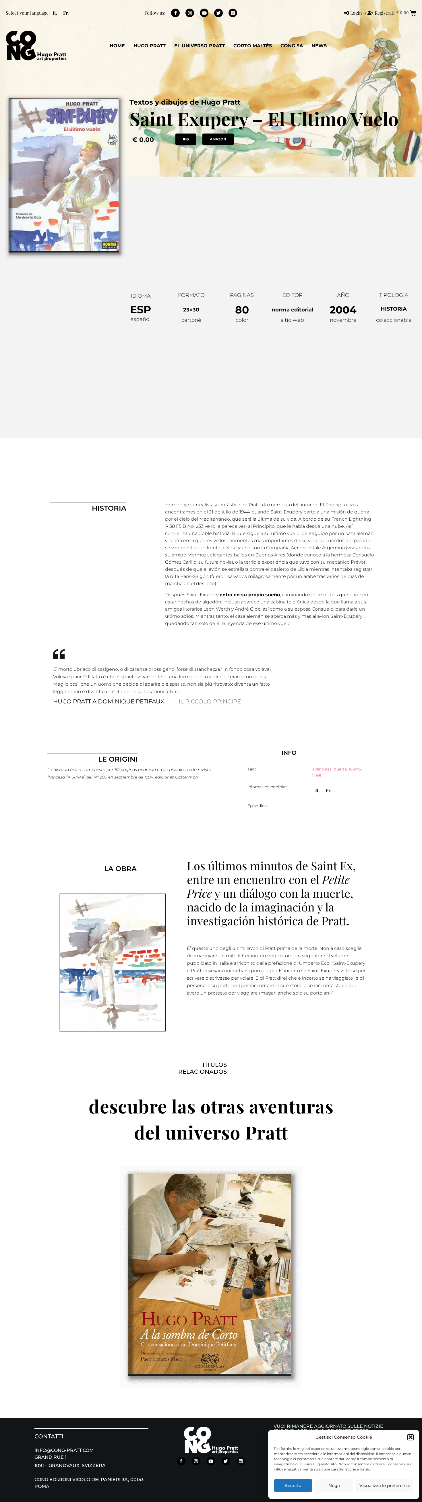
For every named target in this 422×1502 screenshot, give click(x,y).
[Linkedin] (233, 13)
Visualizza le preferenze (384, 1485)
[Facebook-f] (175, 13)
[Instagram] (189, 13)
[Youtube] (204, 13)
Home (117, 45)
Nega (334, 1485)
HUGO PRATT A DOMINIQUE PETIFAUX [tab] (108, 701)
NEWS (319, 45)
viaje (316, 775)
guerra (340, 769)
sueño (355, 769)
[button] (410, 1437)
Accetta (292, 1485)
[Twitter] (218, 13)
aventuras (322, 769)
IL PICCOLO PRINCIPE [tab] (210, 701)
